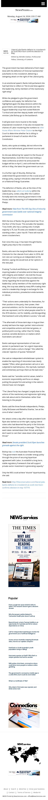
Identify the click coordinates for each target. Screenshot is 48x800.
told (13, 451)
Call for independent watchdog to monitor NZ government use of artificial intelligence (24, 633)
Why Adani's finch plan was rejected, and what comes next (23, 688)
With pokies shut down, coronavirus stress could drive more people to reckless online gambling (23, 665)
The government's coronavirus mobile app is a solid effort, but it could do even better (24, 674)
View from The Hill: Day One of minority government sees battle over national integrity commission (23, 212)
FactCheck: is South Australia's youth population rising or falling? (21, 648)
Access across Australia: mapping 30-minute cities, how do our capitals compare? (23, 640)
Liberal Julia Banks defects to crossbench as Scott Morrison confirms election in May (28, 51)
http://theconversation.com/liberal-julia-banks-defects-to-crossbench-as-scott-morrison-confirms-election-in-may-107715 (23, 485)
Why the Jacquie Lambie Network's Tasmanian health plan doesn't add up (22, 615)
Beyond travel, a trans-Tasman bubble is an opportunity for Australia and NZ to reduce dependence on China (23, 624)
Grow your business (37, 789)
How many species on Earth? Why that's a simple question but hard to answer (23, 656)
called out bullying (23, 191)
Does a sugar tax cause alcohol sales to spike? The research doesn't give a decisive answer (23, 606)
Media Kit (37, 792)
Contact (12, 792)
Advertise (22, 789)
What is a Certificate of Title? (18, 681)
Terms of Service (23, 792)
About (6, 789)
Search (13, 789)
